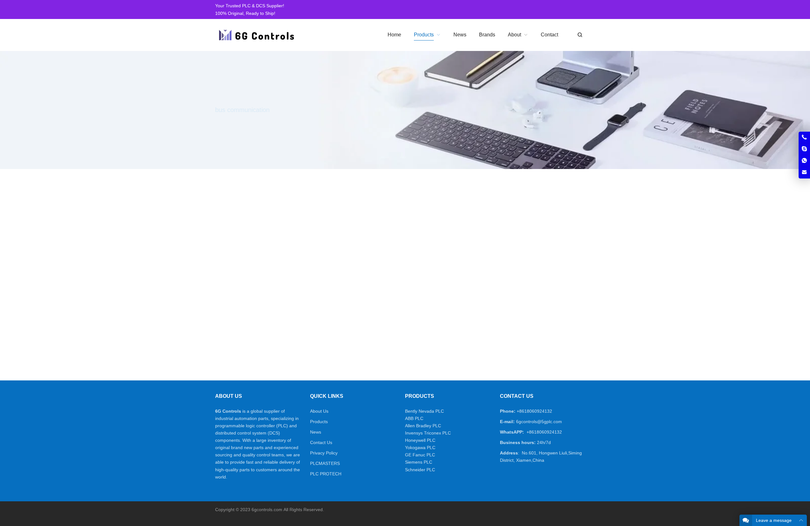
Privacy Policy (324, 452)
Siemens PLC (418, 462)
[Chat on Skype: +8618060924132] (804, 149)
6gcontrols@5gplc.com (539, 421)
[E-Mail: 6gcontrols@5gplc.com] (804, 172)
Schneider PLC (420, 469)
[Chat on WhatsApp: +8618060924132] (804, 160)
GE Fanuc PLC (420, 454)
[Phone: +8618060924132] (804, 137)
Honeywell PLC (420, 440)
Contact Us (321, 442)
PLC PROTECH (325, 473)
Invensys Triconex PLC (428, 432)
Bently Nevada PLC (424, 411)
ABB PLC (414, 418)
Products (319, 421)
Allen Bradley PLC (423, 425)
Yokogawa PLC (420, 447)
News (315, 432)
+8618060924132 (534, 411)
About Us (319, 411)
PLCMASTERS (325, 463)
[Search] (580, 35)
